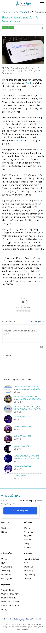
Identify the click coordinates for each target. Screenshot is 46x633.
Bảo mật (29, 619)
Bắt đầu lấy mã (20, 511)
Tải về (9, 27)
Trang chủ (7, 12)
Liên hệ (37, 619)
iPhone (18, 140)
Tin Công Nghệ (23, 12)
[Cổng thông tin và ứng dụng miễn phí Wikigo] (23, 4)
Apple (29, 83)
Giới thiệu (8, 619)
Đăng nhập (38, 322)
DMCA (23, 621)
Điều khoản (19, 619)
